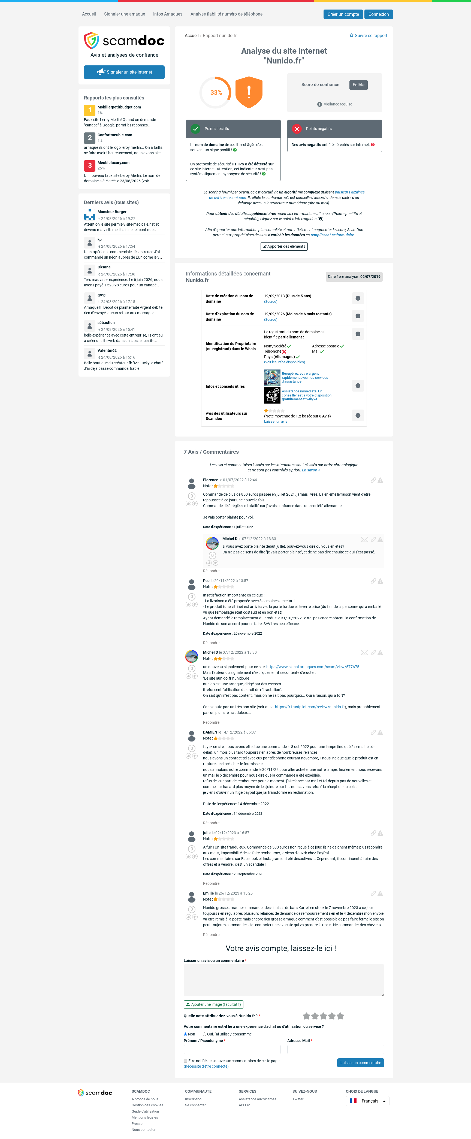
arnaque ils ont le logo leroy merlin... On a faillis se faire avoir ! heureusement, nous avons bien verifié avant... (123, 152)
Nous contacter (143, 1130)
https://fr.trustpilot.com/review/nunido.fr (310, 707)
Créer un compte (343, 14)
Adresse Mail (299, 1040)
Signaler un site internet (129, 72)
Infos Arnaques (167, 14)
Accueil (89, 14)
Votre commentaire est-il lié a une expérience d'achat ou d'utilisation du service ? (254, 1026)
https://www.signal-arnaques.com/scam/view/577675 (312, 667)
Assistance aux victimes (257, 1099)
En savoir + (311, 470)
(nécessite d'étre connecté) (206, 1066)
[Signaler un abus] (380, 480)
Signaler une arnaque (124, 14)
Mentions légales (145, 1117)
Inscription (193, 1099)
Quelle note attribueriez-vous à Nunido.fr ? (222, 1016)
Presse (137, 1124)
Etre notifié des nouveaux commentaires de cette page (231, 1063)
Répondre (211, 571)
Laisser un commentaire (360, 1063)
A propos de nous (145, 1099)
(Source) (270, 301)
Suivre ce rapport (371, 35)
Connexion (379, 14)
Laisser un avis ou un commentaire (215, 960)
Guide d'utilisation (145, 1111)
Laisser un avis (275, 421)
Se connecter (195, 1105)
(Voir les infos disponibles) (284, 362)
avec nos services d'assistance (305, 377)
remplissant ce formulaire (332, 235)
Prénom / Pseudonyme (204, 1040)
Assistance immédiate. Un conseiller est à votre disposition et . (306, 395)
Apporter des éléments (286, 246)
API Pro (244, 1105)
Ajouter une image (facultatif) (215, 1004)
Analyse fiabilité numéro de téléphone (226, 14)
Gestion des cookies (147, 1105)
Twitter (297, 1099)
